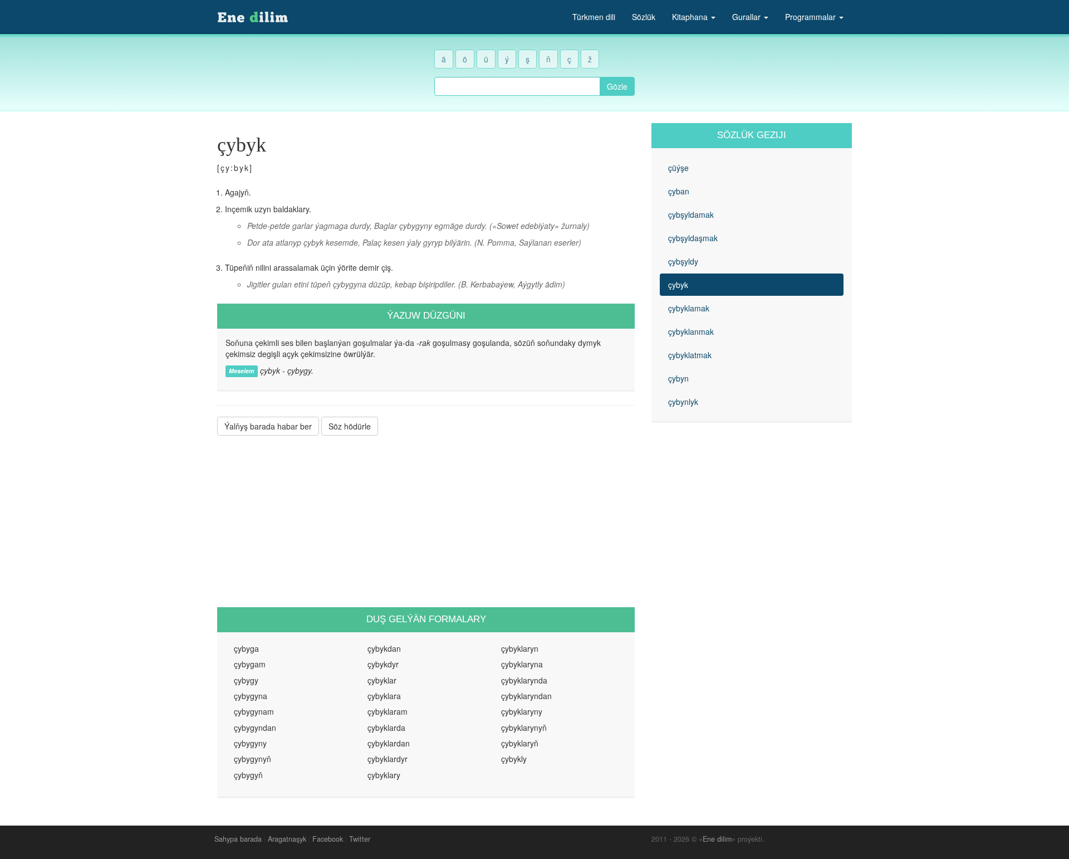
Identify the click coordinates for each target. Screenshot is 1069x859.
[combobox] (517, 86)
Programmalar (811, 16)
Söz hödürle (349, 426)
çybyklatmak (690, 354)
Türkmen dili (593, 16)
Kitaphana (691, 16)
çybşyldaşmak (693, 237)
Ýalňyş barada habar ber (268, 426)
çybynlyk (683, 401)
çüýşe (678, 167)
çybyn (678, 378)
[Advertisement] (426, 521)
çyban (678, 191)
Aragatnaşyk (287, 839)
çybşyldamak (691, 214)
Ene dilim (717, 839)
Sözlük (643, 16)
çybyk (678, 284)
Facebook (327, 839)
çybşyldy (683, 261)
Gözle (617, 86)
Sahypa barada (238, 839)
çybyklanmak (691, 331)
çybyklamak (688, 308)
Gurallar (747, 16)
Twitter (359, 839)
